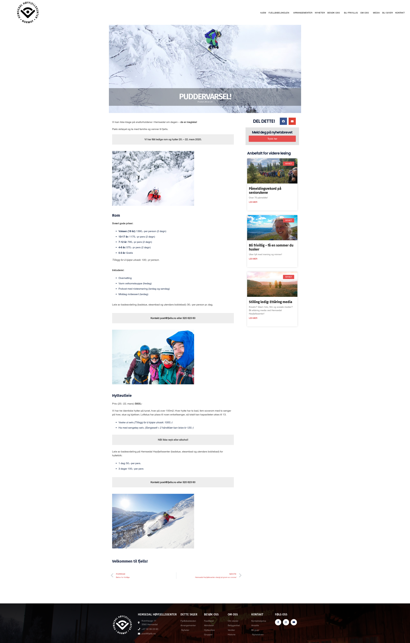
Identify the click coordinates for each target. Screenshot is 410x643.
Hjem (263, 13)
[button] (283, 121)
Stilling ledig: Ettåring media (270, 302)
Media (376, 13)
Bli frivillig (351, 13)
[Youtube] (294, 622)
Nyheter (320, 13)
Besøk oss (333, 13)
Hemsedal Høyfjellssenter (157, 614)
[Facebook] (278, 622)
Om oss (364, 13)
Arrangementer (302, 13)
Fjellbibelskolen (279, 13)
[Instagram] (286, 622)
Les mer (253, 202)
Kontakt (400, 13)
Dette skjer (188, 614)
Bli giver (387, 13)
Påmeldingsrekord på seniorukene (265, 191)
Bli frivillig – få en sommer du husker (271, 247)
